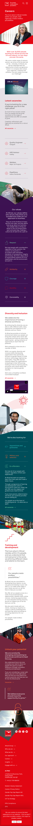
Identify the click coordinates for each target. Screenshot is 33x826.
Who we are (9, 749)
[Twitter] (27, 731)
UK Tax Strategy (10, 799)
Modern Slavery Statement (13, 786)
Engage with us (10, 765)
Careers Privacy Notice (12, 789)
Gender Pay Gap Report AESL (14, 795)
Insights (7, 762)
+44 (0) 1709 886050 (13, 780)
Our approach (9, 755)
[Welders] (16, 163)
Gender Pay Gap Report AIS (13, 792)
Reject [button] (19, 821)
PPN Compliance (10, 803)
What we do (9, 752)
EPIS (6, 806)
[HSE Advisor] (16, 153)
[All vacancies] (10, 128)
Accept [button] (14, 821)
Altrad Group (9, 746)
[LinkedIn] (16, 731)
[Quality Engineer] (16, 143)
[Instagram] (23, 731)
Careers (7, 759)
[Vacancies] (9, 682)
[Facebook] (20, 731)
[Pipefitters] (16, 173)
